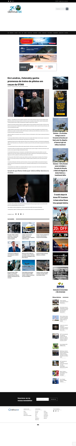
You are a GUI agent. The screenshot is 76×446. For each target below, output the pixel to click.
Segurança (35, 32)
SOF (22, 32)
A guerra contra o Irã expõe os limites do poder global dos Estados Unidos (42, 274)
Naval (20, 32)
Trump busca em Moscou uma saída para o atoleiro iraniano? (13, 255)
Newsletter (61, 32)
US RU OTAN (26, 86)
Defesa (39, 32)
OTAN (23, 86)
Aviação (16, 32)
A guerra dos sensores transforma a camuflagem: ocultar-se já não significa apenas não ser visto (64, 327)
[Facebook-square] (8, 1)
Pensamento (55, 32)
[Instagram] (12, 1)
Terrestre (11, 32)
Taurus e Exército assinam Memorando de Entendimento (64, 301)
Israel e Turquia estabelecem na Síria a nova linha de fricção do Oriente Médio (42, 236)
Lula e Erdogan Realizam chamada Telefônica (63, 380)
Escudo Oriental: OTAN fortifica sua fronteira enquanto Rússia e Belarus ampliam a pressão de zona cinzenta (13, 275)
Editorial (66, 32)
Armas (25, 32)
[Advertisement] (38, 21)
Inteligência (50, 32)
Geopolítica (30, 32)
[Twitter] (10, 1)
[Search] (67, 9)
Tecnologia (44, 32)
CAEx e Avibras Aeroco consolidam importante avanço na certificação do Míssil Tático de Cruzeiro (64, 318)
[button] (16, 214)
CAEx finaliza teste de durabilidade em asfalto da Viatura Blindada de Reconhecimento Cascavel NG (64, 309)
